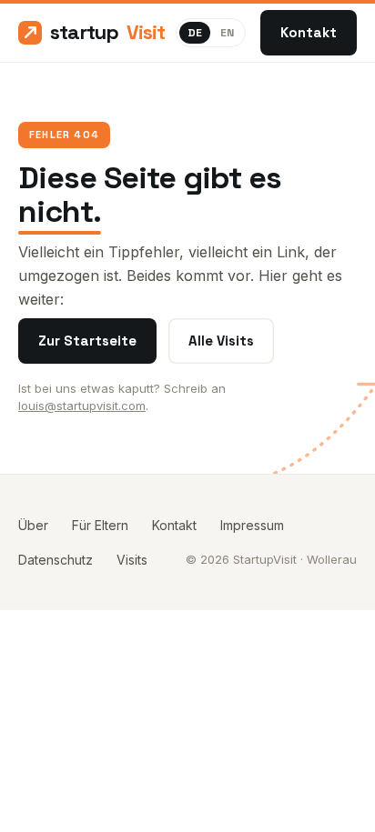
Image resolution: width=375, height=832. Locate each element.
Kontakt (308, 32)
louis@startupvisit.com (82, 405)
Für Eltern (100, 525)
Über (33, 525)
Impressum (252, 525)
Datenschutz (55, 559)
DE (195, 32)
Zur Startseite (87, 340)
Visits (132, 559)
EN (227, 32)
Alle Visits (221, 340)
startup (105, 32)
